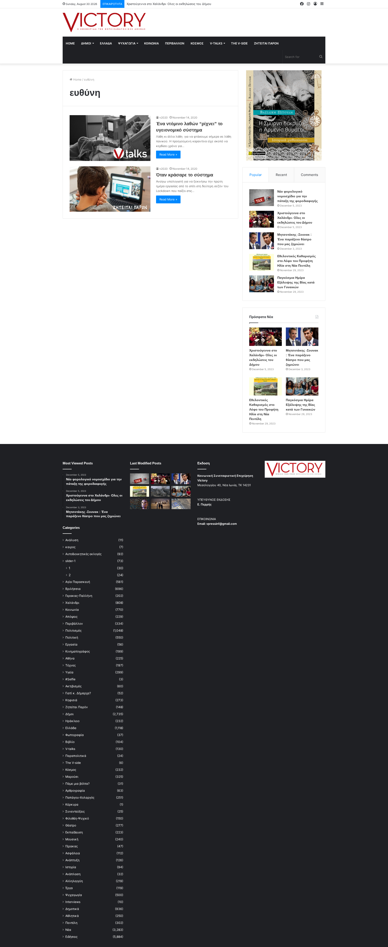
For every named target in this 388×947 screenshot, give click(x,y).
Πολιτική (71, 637)
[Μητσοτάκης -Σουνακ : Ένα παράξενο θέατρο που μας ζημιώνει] (261, 240)
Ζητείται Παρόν (76, 707)
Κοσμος (197, 43)
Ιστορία (70, 867)
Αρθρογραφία (75, 790)
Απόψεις (71, 616)
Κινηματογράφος (77, 651)
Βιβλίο (70, 742)
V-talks (216, 43)
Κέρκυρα (71, 804)
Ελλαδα (106, 43)
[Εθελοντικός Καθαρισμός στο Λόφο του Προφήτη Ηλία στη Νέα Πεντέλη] (261, 262)
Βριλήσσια (73, 589)
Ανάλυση (71, 540)
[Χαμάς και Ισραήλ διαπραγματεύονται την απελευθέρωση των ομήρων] (160, 491)
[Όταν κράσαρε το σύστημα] (110, 189)
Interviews (72, 902)
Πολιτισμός (73, 630)
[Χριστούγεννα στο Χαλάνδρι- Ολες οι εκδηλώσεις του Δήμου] (261, 219)
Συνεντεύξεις (75, 811)
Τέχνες (70, 665)
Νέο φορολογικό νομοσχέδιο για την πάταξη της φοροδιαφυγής (297, 196)
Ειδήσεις (71, 936)
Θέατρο (70, 825)
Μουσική (71, 839)
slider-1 (70, 561)
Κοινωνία (72, 609)
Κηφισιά (71, 700)
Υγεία (69, 672)
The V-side (239, 43)
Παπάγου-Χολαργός (79, 797)
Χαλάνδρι (72, 602)
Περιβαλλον (174, 43)
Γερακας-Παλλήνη (78, 596)
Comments (309, 175)
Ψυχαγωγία (73, 895)
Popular (255, 175)
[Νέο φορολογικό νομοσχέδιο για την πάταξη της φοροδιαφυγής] (261, 197)
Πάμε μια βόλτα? (77, 783)
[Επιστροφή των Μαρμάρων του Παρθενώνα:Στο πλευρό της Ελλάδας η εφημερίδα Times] (160, 504)
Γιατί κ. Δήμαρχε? (78, 693)
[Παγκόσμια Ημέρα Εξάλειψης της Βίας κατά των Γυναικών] (261, 283)
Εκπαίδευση (74, 832)
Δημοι (86, 43)
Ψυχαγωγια (126, 43)
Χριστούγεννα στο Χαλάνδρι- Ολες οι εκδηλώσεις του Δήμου (294, 217)
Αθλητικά (72, 916)
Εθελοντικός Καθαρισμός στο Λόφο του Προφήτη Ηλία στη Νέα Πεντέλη (296, 260)
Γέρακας (71, 846)
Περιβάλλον (74, 623)
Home (70, 43)
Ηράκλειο (72, 721)
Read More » (168, 154)
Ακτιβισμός (73, 686)
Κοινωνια (151, 43)
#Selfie (70, 679)
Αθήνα (70, 658)
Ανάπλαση (73, 874)
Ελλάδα (70, 728)
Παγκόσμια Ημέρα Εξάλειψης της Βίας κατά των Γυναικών (296, 282)
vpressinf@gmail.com (221, 523)
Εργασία (71, 644)
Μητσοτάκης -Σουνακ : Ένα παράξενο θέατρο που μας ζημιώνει (294, 239)
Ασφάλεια (72, 853)
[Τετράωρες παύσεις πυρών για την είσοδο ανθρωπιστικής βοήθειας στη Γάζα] (181, 504)
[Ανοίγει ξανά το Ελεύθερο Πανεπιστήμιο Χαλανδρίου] (139, 504)
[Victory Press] (104, 22)
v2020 (163, 117)
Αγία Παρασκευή (77, 582)
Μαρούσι (71, 776)
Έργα (69, 888)
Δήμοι (69, 714)
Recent (281, 175)
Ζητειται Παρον (266, 43)
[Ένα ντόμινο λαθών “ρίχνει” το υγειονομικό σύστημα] (110, 138)
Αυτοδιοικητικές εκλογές (83, 554)
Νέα (68, 930)
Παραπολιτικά (75, 756)
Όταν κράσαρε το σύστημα (184, 174)
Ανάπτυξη (72, 860)
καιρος (70, 547)
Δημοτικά (72, 909)
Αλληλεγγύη (74, 881)
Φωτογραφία (74, 735)
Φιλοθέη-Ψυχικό (77, 818)
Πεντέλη (71, 923)
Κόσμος (70, 769)
